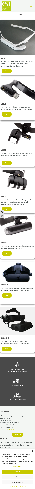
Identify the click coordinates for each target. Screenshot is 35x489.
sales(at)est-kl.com (10, 429)
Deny (17, 477)
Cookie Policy (11, 486)
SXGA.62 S (4, 285)
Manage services (17, 466)
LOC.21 (3, 104)
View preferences (17, 482)
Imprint (25, 486)
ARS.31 (3, 196)
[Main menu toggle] (31, 6)
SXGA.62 (4, 243)
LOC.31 (3, 150)
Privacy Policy (19, 486)
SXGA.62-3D (5, 338)
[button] (32, 451)
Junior (3, 58)
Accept (17, 472)
